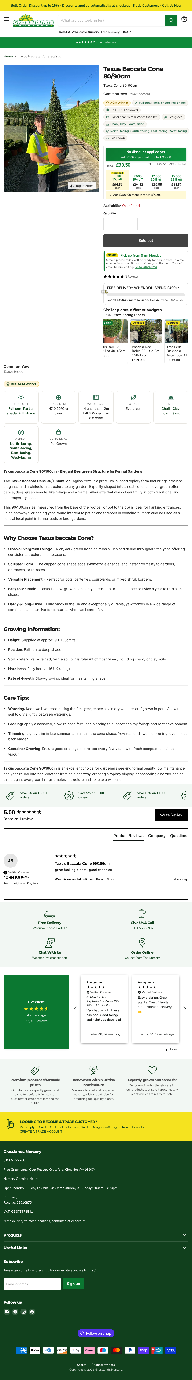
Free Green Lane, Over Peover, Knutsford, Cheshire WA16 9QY (49, 1169)
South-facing (139, 131)
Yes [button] (92, 879)
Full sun (144, 102)
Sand (140, 124)
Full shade (178, 102)
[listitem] (111, 341)
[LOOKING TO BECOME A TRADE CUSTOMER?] (96, 1126)
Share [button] (110, 879)
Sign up (73, 1283)
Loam (131, 124)
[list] (145, 342)
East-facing (159, 131)
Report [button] (100, 879)
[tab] (128, 836)
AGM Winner (119, 102)
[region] (130, 1009)
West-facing (178, 131)
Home (8, 56)
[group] (28, 812)
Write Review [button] (171, 815)
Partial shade (160, 102)
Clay (123, 124)
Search (81, 1365)
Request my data (103, 1365)
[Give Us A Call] (142, 920)
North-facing (119, 131)
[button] (145, 277)
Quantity (109, 213)
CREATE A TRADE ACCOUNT (41, 1132)
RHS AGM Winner (23, 384)
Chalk (114, 124)
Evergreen (175, 117)
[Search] (171, 20)
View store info (146, 267)
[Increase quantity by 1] (144, 224)
